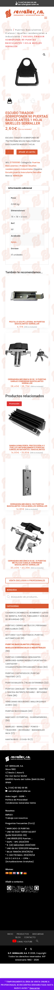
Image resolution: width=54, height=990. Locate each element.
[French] (18, 873)
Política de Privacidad (16, 799)
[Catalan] (10, 873)
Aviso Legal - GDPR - (15, 796)
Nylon (13, 242)
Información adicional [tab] (20, 188)
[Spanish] (7, 873)
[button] (44, 54)
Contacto (30, 937)
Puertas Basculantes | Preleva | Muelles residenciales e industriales (26, 33)
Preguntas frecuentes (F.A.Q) (20, 823)
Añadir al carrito (27, 152)
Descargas (38, 934)
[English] (14, 873)
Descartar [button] (35, 988)
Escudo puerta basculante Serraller (23, 172)
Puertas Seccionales (16, 711)
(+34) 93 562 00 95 (27, 2)
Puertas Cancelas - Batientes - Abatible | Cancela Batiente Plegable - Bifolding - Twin (26, 692)
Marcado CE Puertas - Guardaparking (26, 717)
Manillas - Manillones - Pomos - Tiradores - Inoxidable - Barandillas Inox (25, 730)
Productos (23, 934)
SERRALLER (18, 175)
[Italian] (21, 873)
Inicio (8, 29)
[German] (25, 873)
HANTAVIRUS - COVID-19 (17, 739)
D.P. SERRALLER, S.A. (17, 953)
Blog (18, 937)
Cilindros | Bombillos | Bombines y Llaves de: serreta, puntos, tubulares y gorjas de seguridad (26, 616)
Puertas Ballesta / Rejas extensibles (24, 682)
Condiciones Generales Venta (20, 803)
